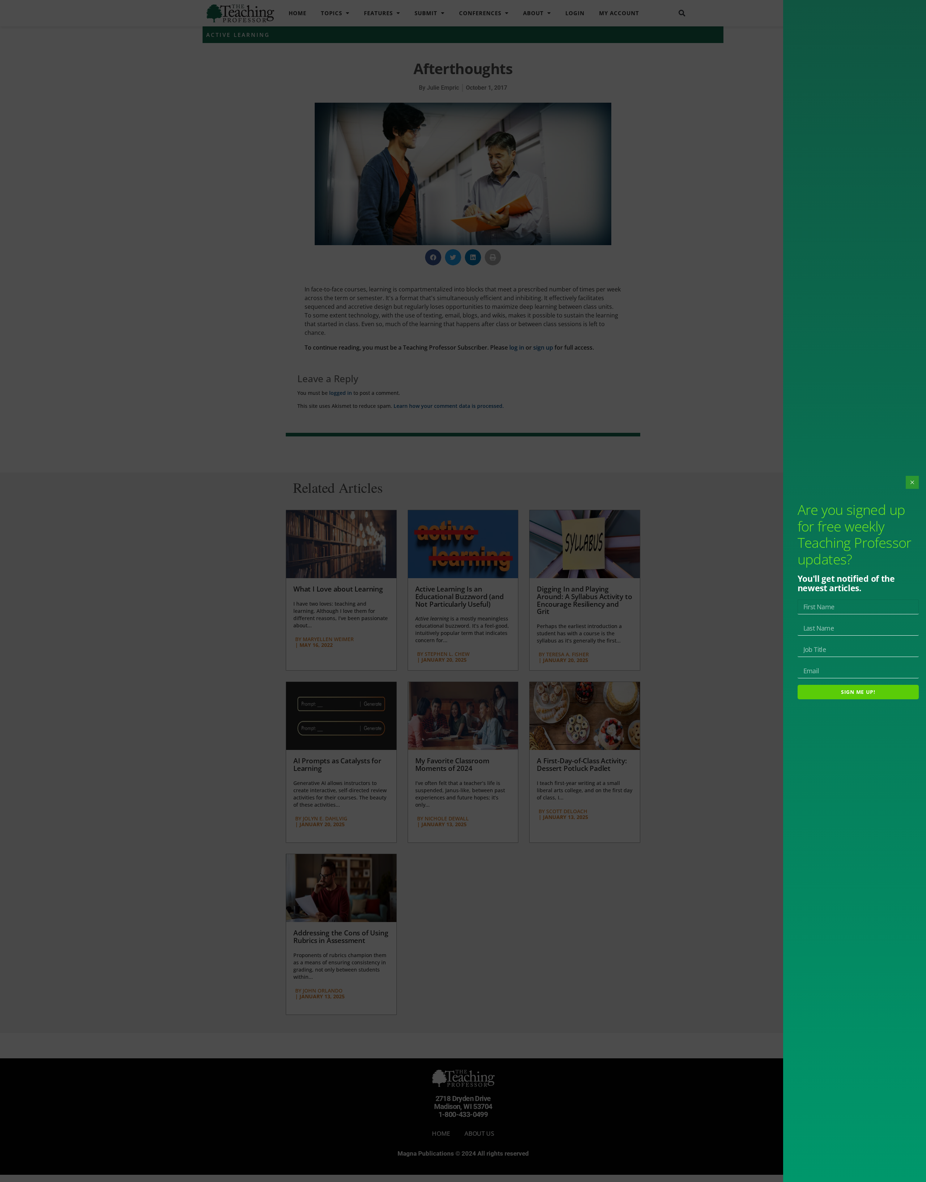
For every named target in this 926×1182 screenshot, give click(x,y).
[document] (463, 591)
